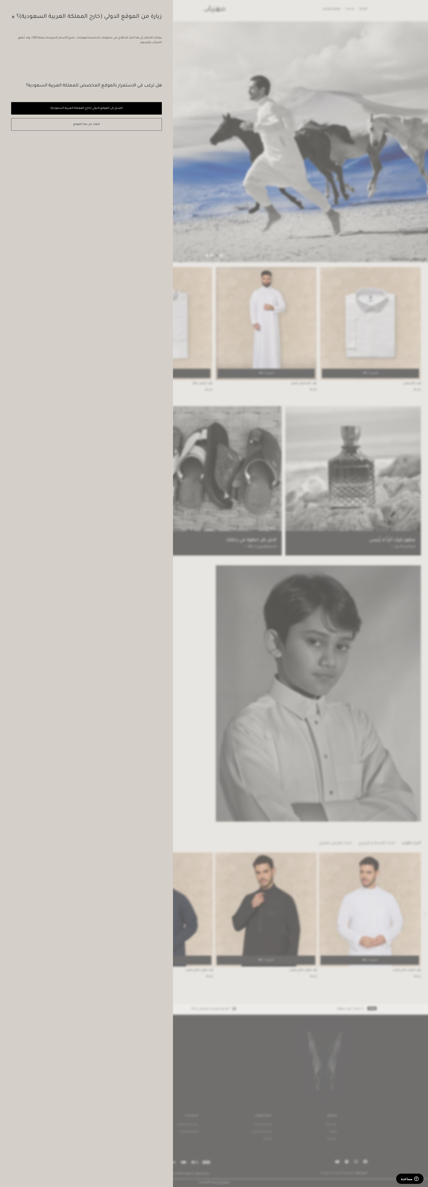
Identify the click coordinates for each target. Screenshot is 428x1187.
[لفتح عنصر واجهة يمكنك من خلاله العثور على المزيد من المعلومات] (410, 1179)
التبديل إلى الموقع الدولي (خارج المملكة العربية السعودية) (86, 108)
